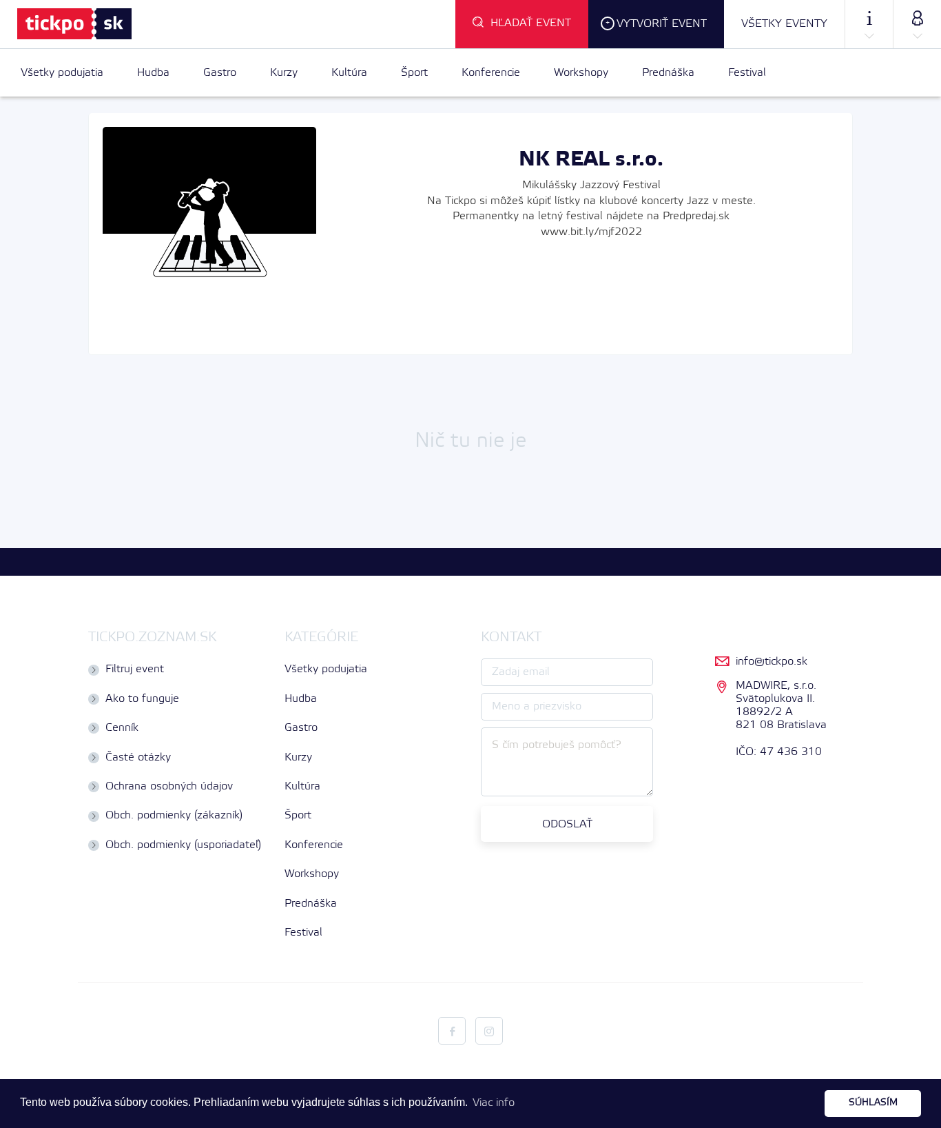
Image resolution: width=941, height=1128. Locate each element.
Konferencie (491, 73)
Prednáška (668, 73)
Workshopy (581, 73)
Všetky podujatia (62, 73)
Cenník (121, 728)
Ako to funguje (142, 699)
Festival (747, 73)
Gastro (219, 73)
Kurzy (284, 73)
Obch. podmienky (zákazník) (173, 815)
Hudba (153, 73)
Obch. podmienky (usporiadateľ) (183, 845)
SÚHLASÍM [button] (873, 1102)
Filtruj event (134, 669)
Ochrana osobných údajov (169, 786)
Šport (414, 73)
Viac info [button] (494, 1103)
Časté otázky (138, 757)
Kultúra (349, 73)
